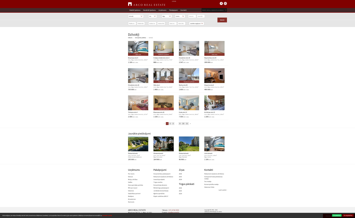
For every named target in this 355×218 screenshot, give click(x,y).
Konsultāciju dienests (160, 185)
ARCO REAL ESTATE (146, 4)
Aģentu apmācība (158, 193)
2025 (180, 177)
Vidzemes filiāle (209, 187)
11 (187, 123)
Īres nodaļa (207, 181)
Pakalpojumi (173, 10)
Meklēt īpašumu (134, 10)
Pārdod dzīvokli (136, 154)
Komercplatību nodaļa (211, 184)
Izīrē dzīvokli (212, 154)
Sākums (130, 37)
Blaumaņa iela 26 (162, 112)
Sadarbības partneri (134, 193)
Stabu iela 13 (188, 112)
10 (183, 123)
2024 (180, 179)
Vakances (131, 191)
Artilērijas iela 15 (214, 112)
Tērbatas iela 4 (138, 112)
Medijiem (131, 196)
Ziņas (181, 169)
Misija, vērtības (132, 179)
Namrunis (131, 202)
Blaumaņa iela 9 (138, 57)
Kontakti (183, 10)
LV (172, 1)
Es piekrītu (336, 215)
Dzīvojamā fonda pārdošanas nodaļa (213, 178)
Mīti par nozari (132, 188)
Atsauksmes (132, 199)
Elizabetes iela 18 (188, 57)
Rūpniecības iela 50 (214, 57)
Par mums (131, 174)
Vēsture (130, 177)
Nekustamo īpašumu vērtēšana (163, 177)
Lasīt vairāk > (223, 190)
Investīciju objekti (159, 179)
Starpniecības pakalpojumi (161, 174)
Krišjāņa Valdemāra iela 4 (162, 57)
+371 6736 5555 (173, 210)
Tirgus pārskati (186, 184)
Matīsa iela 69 (188, 85)
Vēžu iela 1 (162, 85)
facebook (221, 3)
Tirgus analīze (157, 182)
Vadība (130, 182)
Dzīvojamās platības (140, 37)
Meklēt (225, 10)
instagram (225, 3)
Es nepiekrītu (348, 215)
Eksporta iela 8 (214, 85)
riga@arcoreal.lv (173, 212)
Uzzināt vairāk (107, 215)
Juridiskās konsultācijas (160, 191)
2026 (180, 174)
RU (175, 1)
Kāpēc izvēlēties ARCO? (160, 196)
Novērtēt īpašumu (149, 10)
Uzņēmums (162, 10)
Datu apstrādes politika (135, 185)
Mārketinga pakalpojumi (161, 188)
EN (174, 1)
